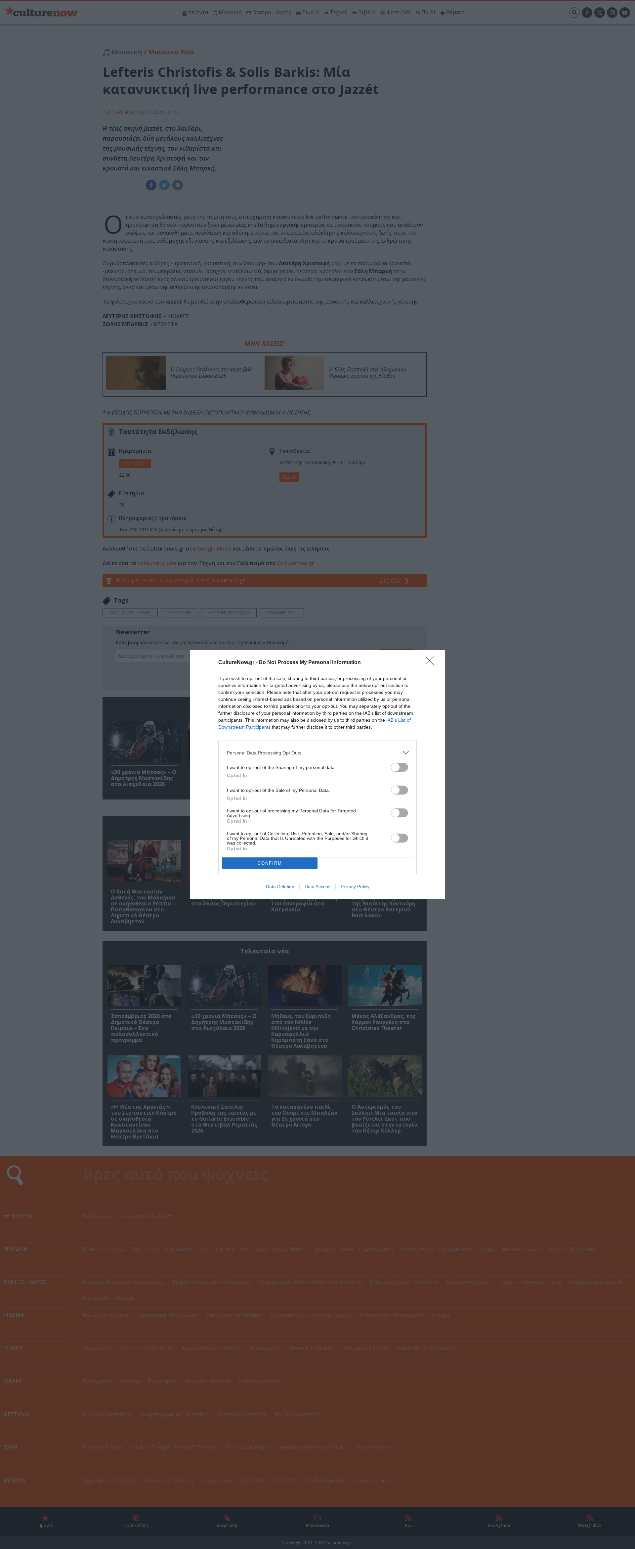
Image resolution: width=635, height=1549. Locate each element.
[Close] (432, 662)
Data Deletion (280, 886)
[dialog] (317, 774)
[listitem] (317, 752)
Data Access (317, 886)
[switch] (399, 767)
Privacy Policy (355, 886)
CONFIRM (270, 863)
